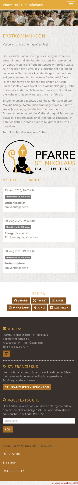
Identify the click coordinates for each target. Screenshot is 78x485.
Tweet (41, 300)
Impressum (12, 454)
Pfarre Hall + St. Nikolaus (23, 4)
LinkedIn (61, 307)
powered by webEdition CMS (65, 483)
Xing (41, 307)
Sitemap (9, 462)
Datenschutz (13, 471)
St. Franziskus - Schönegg (27, 387)
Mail (59, 300)
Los (8, 429)
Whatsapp (20, 307)
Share (22, 300)
